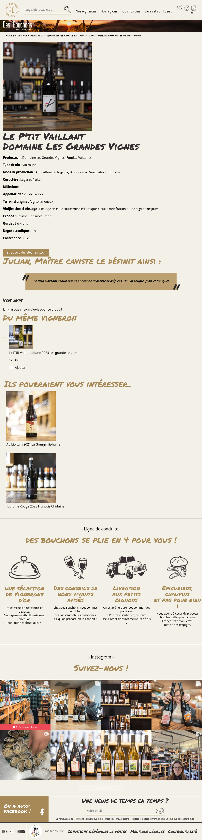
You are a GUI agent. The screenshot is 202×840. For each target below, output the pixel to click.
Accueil (10, 35)
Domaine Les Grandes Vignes (57, 35)
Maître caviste (54, 831)
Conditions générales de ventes (97, 831)
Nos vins (22, 35)
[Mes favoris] (179, 10)
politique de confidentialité (181, 818)
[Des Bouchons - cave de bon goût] (12, 10)
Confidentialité (182, 831)
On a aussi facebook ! (18, 808)
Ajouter (20, 368)
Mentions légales (147, 831)
